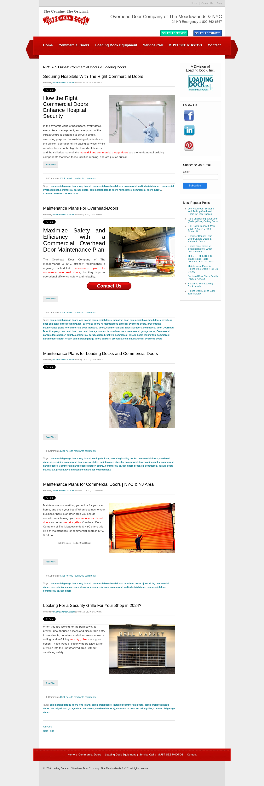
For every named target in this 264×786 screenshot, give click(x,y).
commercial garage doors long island (70, 186)
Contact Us (207, 3)
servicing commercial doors (68, 462)
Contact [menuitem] (214, 45)
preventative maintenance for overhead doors (137, 338)
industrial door (121, 320)
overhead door (69, 331)
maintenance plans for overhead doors (125, 323)
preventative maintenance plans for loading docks (83, 469)
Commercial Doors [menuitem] (74, 45)
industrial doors (96, 327)
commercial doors (102, 320)
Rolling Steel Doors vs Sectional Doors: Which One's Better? (200, 249)
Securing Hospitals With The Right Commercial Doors (93, 76)
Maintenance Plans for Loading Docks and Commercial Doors (100, 353)
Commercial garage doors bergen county (81, 465)
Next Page (48, 731)
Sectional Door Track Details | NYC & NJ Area (203, 277)
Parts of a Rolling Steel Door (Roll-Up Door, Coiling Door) (203, 220)
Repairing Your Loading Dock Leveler (200, 285)
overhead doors (86, 331)
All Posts (47, 726)
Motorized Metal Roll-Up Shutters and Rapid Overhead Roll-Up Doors (201, 259)
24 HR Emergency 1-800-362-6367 (197, 22)
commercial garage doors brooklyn (94, 335)
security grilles (72, 522)
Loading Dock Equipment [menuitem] (116, 45)
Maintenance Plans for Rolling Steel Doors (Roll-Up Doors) (203, 269)
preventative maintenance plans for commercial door (114, 462)
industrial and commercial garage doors (104, 152)
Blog (219, 3)
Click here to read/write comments (78, 178)
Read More (51, 164)
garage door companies (81, 708)
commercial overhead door (111, 331)
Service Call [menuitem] (153, 45)
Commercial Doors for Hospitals (61, 193)
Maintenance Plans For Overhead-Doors (80, 208)
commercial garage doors (74, 190)
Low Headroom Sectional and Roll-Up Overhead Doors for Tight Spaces (201, 211)
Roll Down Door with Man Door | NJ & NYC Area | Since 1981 (201, 229)
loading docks (152, 462)
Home (194, 3)
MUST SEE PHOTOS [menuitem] (185, 45)
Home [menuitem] (48, 45)
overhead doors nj (93, 323)
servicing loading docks (124, 458)
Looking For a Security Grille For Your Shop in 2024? (92, 605)
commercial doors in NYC (147, 190)
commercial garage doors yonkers (92, 338)
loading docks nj (100, 458)
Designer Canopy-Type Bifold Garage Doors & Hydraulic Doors (200, 239)
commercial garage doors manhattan (135, 335)
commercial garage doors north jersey (111, 190)
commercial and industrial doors (141, 186)
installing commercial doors (128, 704)
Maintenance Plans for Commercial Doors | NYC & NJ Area (98, 484)
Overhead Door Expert (64, 82)
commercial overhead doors (107, 186)
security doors (59, 708)
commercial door (152, 327)
